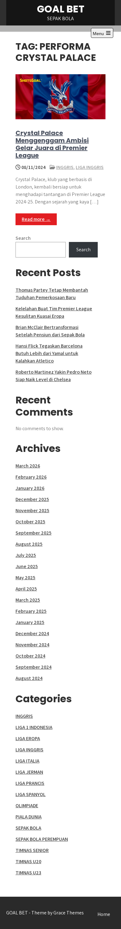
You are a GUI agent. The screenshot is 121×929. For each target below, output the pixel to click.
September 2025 (34, 533)
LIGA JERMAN (29, 772)
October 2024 (30, 656)
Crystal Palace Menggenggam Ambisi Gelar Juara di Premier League (52, 144)
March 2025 (28, 600)
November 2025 (32, 510)
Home (103, 914)
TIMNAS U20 (28, 861)
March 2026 (28, 465)
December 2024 (32, 633)
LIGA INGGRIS (90, 167)
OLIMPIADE (27, 805)
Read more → (36, 219)
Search (23, 238)
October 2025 (30, 521)
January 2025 (30, 622)
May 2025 (25, 577)
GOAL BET (60, 9)
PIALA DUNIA (29, 816)
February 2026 (31, 477)
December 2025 (32, 499)
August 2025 (29, 544)
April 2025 (26, 588)
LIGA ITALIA (27, 761)
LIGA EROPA (28, 738)
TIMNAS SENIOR (32, 850)
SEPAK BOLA (28, 828)
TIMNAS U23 (28, 872)
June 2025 (27, 566)
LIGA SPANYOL (31, 794)
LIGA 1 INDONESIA (34, 727)
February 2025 (31, 611)
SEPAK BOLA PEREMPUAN (42, 839)
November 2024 (32, 644)
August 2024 (29, 678)
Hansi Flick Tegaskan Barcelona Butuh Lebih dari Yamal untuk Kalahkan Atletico (49, 353)
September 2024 (34, 667)
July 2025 (26, 555)
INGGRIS (65, 167)
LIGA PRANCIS (30, 783)
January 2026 (30, 488)
